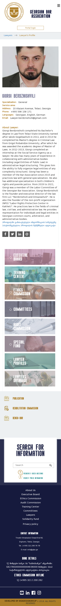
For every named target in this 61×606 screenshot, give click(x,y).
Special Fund (19, 344)
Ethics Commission (22, 291)
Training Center (19, 274)
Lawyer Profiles (20, 361)
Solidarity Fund (30, 519)
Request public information (33, 478)
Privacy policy (30, 524)
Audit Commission (22, 326)
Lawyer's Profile (27, 35)
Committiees (23, 309)
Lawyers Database (20, 378)
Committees (30, 511)
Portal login (30, 28)
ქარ (54, 5)
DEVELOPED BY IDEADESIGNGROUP (20, 601)
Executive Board (21, 257)
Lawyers (8, 35)
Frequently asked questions (33, 473)
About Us (30, 490)
